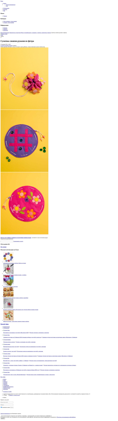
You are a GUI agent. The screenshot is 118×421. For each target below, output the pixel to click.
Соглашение (6, 385)
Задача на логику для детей (9, 351)
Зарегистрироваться (5, 413)
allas (8, 349)
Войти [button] (4, 397)
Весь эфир (3, 377)
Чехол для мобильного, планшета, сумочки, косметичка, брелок (36, 32)
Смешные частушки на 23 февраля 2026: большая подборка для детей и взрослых (22, 337)
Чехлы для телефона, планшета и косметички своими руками (16, 237)
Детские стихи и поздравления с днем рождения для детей (43, 360)
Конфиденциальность (8, 386)
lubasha (9, 339)
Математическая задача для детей (11, 346)
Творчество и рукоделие (15, 32)
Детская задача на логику (9, 342)
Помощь (5, 27)
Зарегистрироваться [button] (10, 4)
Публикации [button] (6, 328)
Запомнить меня (6, 407)
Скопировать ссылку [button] (18, 241)
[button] (4, 3)
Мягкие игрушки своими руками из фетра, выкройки (15, 297)
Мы (4, 10)
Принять (3, 418)
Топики (5, 16)
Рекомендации (6, 387)
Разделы (5, 9)
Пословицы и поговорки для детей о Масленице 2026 (15, 332)
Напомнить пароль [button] (16, 413)
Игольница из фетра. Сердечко (10, 286)
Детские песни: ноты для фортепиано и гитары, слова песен (41, 374)
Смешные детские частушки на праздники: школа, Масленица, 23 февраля (59, 337)
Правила (5, 29)
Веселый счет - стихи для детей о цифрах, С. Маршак (15, 360)
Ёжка (2, 1)
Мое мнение (3, 247)
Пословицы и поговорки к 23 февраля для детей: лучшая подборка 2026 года (21, 370)
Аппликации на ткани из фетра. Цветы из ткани (14, 263)
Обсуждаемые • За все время (10, 21)
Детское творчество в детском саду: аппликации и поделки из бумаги (60, 365)
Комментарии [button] (6, 326)
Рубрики (5, 381)
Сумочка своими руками (6, 45)
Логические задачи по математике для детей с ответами (33, 346)
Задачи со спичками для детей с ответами (25, 342)
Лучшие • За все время (8, 22)
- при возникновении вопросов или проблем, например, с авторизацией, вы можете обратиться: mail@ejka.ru (26, 415)
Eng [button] (7, 6)
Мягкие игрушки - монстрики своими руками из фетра (16, 321)
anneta (8, 344)
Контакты (5, 30)
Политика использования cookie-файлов (66, 417)
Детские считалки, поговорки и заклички (39, 332)
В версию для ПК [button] (7, 391)
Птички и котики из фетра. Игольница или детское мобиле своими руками (20, 309)
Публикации (6, 8)
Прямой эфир (5, 324)
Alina (8, 330)
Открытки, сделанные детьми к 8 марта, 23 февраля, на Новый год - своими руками (22, 365)
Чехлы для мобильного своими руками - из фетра (14, 275)
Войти (4, 379)
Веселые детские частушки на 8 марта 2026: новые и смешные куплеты (20, 356)
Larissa (8, 353)
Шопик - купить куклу (14, 395)
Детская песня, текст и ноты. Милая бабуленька (14, 374)
